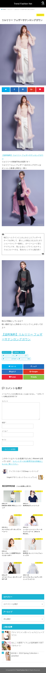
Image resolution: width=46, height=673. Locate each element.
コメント (5, 401)
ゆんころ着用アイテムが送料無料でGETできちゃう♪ (27, 644)
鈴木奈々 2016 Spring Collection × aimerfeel (25, 654)
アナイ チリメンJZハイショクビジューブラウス (27, 633)
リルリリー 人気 (9, 355)
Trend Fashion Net (23, 3)
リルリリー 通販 (25, 359)
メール (4, 431)
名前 (4, 422)
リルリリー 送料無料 (10, 359)
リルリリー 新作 (22, 355)
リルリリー (7, 352)
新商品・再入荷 (19, 352)
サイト (4, 440)
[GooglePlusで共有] (31, 89)
